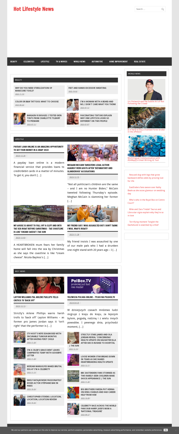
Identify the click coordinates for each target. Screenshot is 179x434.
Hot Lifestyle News (33, 9)
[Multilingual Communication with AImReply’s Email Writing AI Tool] (146, 156)
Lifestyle (45, 61)
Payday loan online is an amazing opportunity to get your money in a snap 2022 (38, 148)
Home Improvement (118, 61)
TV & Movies (61, 61)
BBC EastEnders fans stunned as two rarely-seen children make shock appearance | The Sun (98, 376)
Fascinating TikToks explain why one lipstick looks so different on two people (96, 118)
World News (79, 61)
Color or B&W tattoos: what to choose (37, 101)
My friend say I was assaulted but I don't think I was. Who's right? (92, 227)
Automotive (97, 61)
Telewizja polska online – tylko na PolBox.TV (91, 297)
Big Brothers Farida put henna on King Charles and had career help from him (98, 392)
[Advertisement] (89, 37)
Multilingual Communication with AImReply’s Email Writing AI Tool (144, 159)
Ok (166, 430)
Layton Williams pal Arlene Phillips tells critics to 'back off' (36, 298)
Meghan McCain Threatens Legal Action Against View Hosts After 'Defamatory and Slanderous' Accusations (89, 168)
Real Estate (139, 61)
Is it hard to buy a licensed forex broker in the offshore (146, 130)
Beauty (13, 61)
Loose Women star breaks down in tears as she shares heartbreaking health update (98, 359)
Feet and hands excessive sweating (87, 88)
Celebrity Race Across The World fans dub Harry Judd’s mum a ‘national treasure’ (98, 409)
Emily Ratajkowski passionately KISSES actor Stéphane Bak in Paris (44, 383)
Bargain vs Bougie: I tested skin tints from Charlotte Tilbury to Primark (44, 118)
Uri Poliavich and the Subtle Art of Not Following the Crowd (146, 102)
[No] (175, 430)
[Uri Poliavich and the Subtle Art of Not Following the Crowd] (146, 99)
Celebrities (28, 61)
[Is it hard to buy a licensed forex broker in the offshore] (146, 127)
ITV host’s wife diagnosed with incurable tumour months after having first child (44, 336)
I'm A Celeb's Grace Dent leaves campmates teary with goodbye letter (44, 353)
